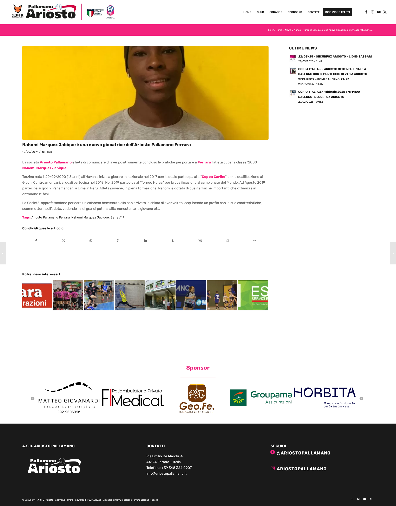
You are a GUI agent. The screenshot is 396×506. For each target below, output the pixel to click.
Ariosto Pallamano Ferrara (50, 217)
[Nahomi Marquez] (145, 93)
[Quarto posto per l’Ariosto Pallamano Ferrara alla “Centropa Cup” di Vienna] (3, 253)
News (48, 151)
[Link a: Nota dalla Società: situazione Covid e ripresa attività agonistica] (160, 295)
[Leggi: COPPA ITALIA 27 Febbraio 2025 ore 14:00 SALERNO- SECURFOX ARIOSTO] (292, 93)
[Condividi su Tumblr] (172, 241)
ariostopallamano (302, 468)
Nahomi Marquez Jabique (90, 217)
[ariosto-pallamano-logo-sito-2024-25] (63, 12)
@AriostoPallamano (304, 453)
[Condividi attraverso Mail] (255, 241)
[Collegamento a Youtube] (379, 12)
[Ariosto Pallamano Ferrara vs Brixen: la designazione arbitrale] (393, 253)
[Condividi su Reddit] (227, 241)
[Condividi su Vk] (200, 241)
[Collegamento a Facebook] (366, 12)
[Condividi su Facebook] (36, 241)
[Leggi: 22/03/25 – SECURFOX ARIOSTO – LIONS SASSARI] (292, 58)
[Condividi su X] (63, 241)
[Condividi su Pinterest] (118, 241)
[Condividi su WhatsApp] (91, 241)
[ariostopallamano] (273, 468)
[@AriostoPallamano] (273, 452)
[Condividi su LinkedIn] (145, 241)
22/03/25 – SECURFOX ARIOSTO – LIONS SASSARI (335, 56)
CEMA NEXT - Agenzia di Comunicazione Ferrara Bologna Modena (123, 500)
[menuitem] (247, 12)
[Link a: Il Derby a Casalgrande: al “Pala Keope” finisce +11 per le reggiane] (99, 295)
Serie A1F (117, 217)
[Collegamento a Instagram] (373, 12)
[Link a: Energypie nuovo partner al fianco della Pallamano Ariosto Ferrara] (253, 295)
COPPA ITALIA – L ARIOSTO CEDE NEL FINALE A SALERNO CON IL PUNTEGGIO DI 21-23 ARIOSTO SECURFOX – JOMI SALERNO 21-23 (332, 74)
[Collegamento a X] (385, 12)
